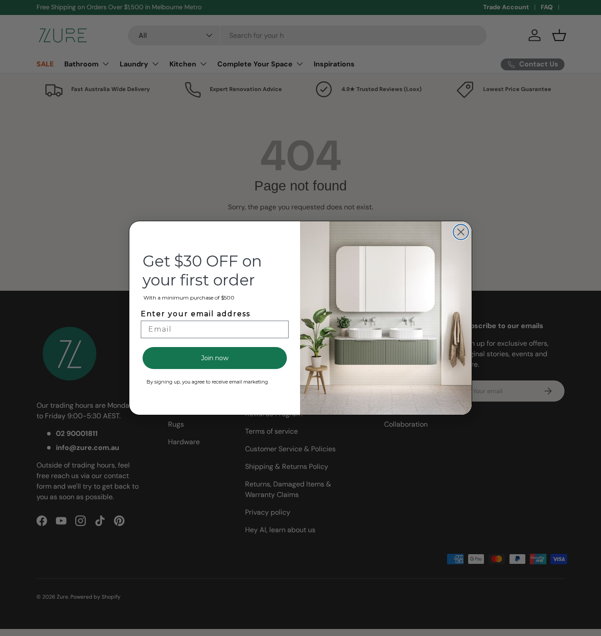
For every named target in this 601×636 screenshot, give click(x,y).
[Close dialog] (461, 232)
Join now (214, 358)
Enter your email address (195, 314)
